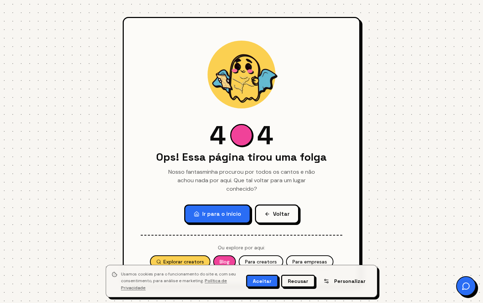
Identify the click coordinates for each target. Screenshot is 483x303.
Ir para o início (221, 214)
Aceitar (262, 281)
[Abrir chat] (466, 286)
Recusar (298, 281)
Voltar (281, 214)
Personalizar (350, 281)
